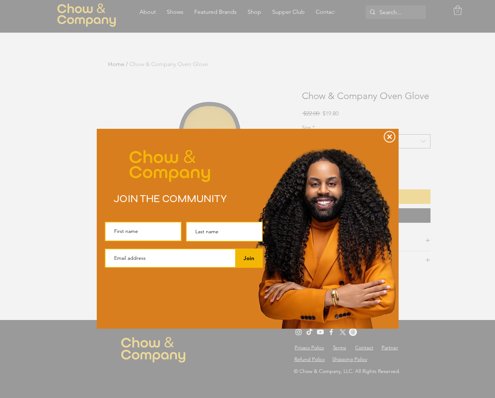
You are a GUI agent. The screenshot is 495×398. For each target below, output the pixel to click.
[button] (389, 137)
